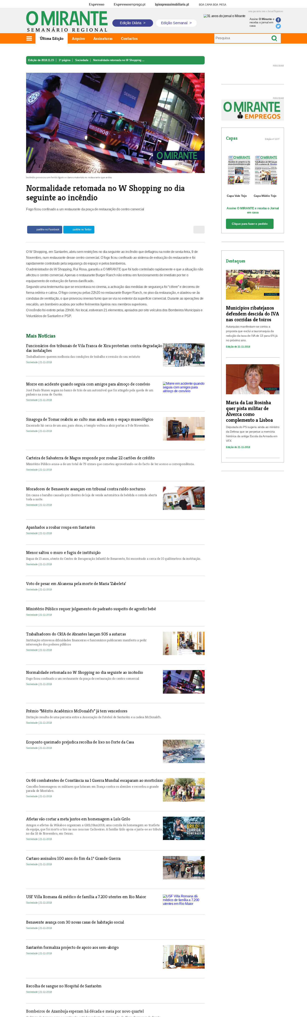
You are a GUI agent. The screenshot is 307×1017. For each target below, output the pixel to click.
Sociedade (81, 60)
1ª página (64, 60)
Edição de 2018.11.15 (41, 60)
